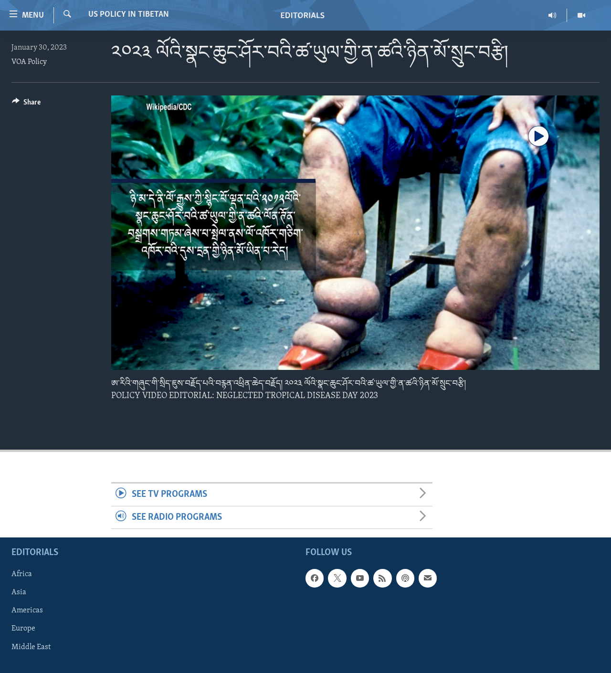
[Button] (26, 104)
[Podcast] (405, 578)
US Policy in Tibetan (128, 15)
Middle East (31, 647)
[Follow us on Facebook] (315, 578)
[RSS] (382, 578)
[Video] (581, 15)
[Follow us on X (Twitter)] (337, 578)
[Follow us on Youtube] (360, 578)
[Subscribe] (428, 578)
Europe (23, 628)
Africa (21, 574)
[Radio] (552, 15)
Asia (18, 592)
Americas (27, 610)
